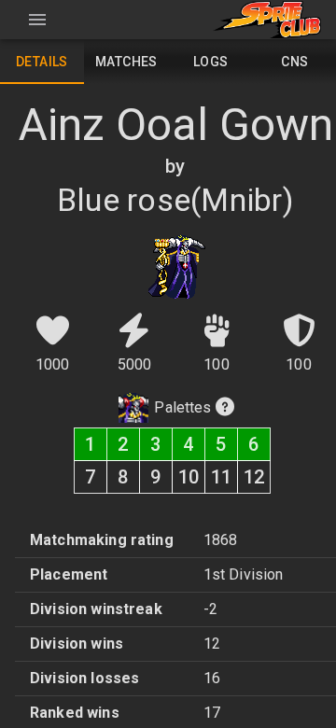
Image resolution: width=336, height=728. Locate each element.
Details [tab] (42, 61)
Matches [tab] (126, 61)
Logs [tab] (211, 61)
